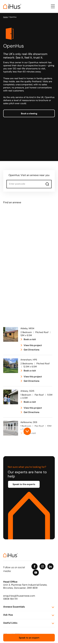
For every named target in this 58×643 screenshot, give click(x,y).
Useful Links (10, 623)
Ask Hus (8, 615)
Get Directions (31, 350)
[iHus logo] (12, 6)
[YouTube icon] (36, 572)
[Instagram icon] (42, 566)
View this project (33, 345)
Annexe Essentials (14, 607)
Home (5, 17)
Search (47, 184)
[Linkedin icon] (50, 566)
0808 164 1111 (10, 599)
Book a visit (30, 339)
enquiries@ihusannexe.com (19, 596)
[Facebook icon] (34, 566)
